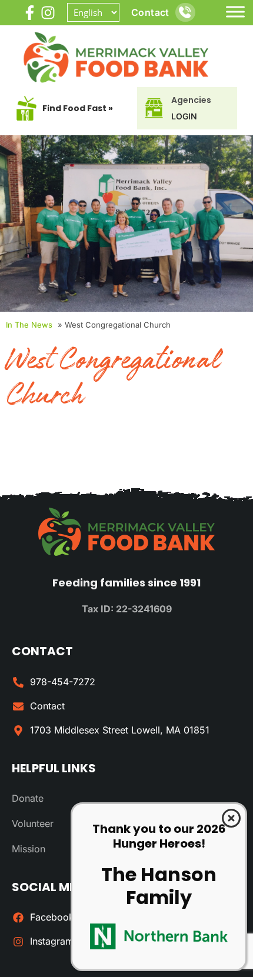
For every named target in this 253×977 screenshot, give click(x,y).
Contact (150, 12)
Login (184, 116)
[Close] (231, 818)
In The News (29, 324)
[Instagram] (48, 12)
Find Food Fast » (77, 108)
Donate (28, 798)
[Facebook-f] (29, 12)
